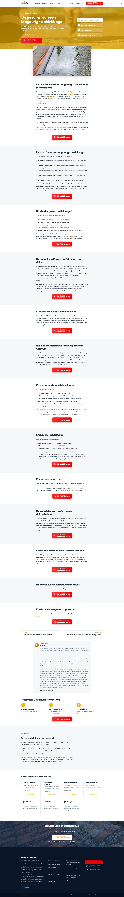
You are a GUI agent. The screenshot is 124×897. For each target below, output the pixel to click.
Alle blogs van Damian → (46, 690)
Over (59, 3)
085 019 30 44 (65, 101)
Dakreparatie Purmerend (54, 874)
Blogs (71, 3)
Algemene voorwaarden (82, 894)
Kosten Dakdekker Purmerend (55, 878)
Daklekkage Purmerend (31, 13)
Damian (26, 34)
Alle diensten (51, 881)
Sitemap (101, 894)
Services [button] (51, 3)
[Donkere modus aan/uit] (121, 3)
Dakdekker (40, 271)
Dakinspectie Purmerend (54, 864)
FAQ (65, 3)
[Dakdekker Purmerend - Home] (24, 3)
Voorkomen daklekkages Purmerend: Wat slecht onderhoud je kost (72, 870)
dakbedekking (72, 236)
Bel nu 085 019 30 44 (92, 862)
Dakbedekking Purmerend (54, 861)
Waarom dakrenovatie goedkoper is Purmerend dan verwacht (73, 862)
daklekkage (71, 94)
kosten (57, 125)
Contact (78, 3)
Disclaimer (96, 894)
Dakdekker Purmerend (40, 3)
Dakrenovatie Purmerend (54, 871)
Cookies (90, 894)
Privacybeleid (73, 894)
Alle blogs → (69, 881)
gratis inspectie (40, 127)
